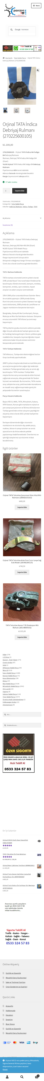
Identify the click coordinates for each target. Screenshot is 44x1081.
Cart (33, 1075)
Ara (22, 1077)
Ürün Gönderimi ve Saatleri (16, 987)
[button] (38, 70)
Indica (25, 207)
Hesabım (9, 1015)
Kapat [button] (5, 1069)
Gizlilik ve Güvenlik (13, 973)
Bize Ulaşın (10, 1024)
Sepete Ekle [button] (22, 507)
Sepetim (9, 1019)
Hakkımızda (10, 1010)
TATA (35, 207)
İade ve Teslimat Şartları (15, 982)
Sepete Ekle (19, 190)
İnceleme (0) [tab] (8, 225)
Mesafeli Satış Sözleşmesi (16, 978)
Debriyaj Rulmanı (15, 207)
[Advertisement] (22, 801)
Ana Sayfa (8, 58)
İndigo (30, 207)
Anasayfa (9, 1006)
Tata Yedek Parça (20, 58)
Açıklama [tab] (6, 218)
